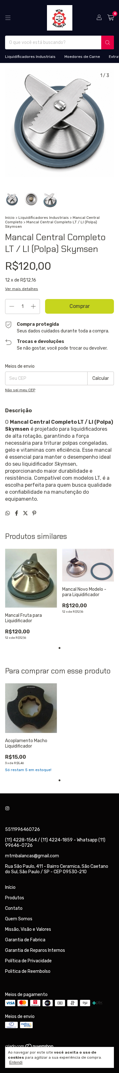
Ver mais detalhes (21, 289)
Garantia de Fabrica (25, 940)
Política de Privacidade (28, 961)
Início (10, 217)
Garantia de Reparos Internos (35, 950)
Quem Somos (18, 919)
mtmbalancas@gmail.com (32, 856)
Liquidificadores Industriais (30, 56)
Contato (14, 908)
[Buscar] (107, 42)
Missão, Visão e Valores (28, 929)
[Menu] (8, 18)
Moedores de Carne (82, 56)
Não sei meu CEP (20, 390)
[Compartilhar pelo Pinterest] (34, 513)
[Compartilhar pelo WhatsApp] (8, 513)
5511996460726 (22, 829)
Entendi (16, 1062)
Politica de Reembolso (27, 971)
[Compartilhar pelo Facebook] (17, 513)
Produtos (14, 898)
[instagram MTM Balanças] (7, 809)
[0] (110, 18)
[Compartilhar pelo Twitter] (26, 513)
